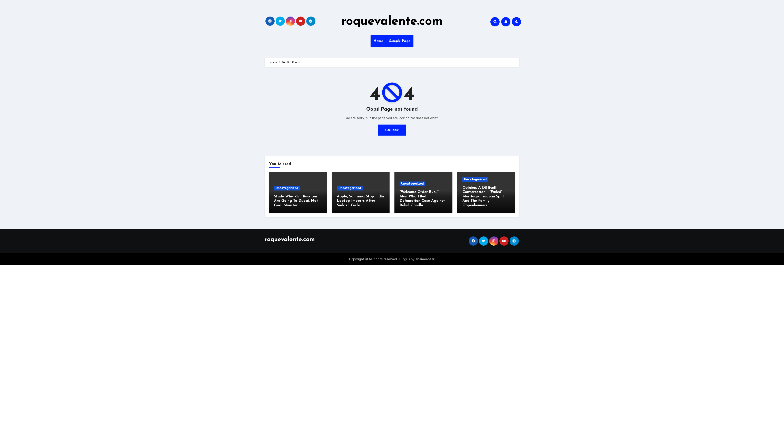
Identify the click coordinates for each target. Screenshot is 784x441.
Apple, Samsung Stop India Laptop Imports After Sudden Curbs (360, 201)
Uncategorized (287, 188)
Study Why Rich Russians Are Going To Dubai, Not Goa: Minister (296, 201)
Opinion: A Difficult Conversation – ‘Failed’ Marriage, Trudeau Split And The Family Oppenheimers (483, 196)
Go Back (392, 130)
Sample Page (399, 41)
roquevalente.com (392, 22)
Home (378, 41)
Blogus (404, 259)
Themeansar (424, 259)
